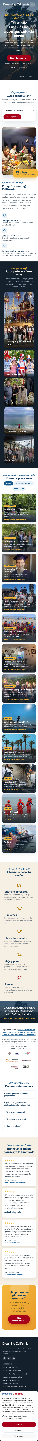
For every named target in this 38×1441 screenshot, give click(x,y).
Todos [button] (8, 483)
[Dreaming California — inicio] (16, 4)
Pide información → (19, 58)
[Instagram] (4, 1358)
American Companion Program (14, 1386)
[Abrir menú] (32, 4)
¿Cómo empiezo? (13, 1126)
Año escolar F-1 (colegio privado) (15, 1374)
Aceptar (19, 1424)
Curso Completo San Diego (13, 1377)
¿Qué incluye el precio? (16, 1119)
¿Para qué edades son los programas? (16, 1094)
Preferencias (19, 1436)
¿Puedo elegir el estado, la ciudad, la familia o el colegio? (17, 1104)
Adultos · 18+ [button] (19, 488)
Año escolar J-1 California (12, 1371)
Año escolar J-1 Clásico (11, 1368)
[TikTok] (9, 1358)
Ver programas (12, 117)
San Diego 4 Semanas (11, 1380)
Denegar (19, 1430)
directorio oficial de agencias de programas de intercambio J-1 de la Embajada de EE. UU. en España (19, 1032)
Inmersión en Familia (10, 1383)
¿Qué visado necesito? (15, 1112)
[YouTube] (13, 1358)
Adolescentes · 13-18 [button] (24, 483)
